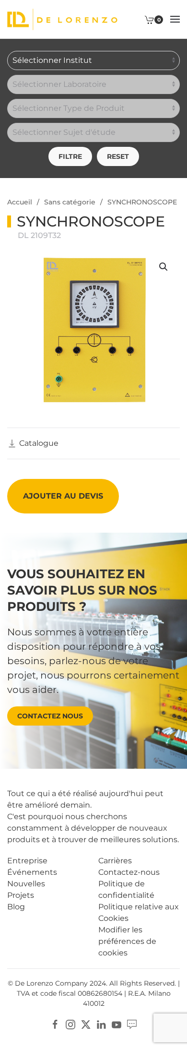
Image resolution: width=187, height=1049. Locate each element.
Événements (32, 872)
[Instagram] (70, 1023)
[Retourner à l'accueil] (62, 19)
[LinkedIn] (101, 1023)
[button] (175, 19)
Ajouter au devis (63, 496)
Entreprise (27, 860)
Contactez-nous (129, 872)
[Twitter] (86, 1023)
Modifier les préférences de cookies (127, 941)
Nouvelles (26, 883)
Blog (16, 906)
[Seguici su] (132, 1023)
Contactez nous (50, 716)
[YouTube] (116, 1023)
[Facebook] (55, 1023)
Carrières (115, 860)
